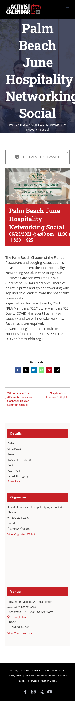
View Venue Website (20, 633)
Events (24, 124)
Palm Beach (14, 481)
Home (13, 124)
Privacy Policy (14, 675)
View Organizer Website (22, 534)
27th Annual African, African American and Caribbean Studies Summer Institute (20, 398)
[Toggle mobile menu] (68, 9)
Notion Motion (49, 680)
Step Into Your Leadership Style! (56, 395)
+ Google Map (18, 617)
